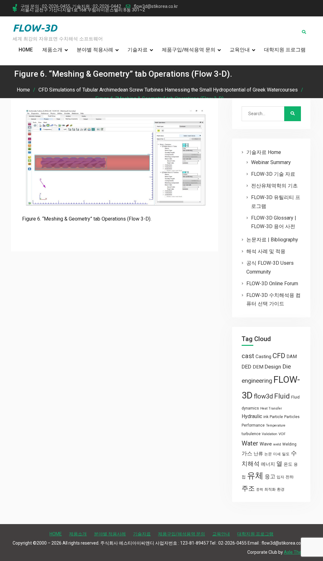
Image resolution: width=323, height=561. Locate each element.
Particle (276, 416)
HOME (26, 50)
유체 (255, 475)
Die (286, 366)
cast (248, 356)
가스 (247, 454)
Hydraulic (252, 416)
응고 (270, 476)
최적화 (270, 489)
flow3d (263, 396)
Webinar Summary (271, 162)
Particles (292, 417)
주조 (248, 488)
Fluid (282, 396)
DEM (258, 367)
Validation (269, 434)
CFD (279, 355)
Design (273, 366)
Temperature (275, 425)
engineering (257, 380)
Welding (289, 444)
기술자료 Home (263, 152)
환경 (281, 489)
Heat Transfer (271, 408)
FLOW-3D (35, 27)
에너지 (268, 464)
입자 (280, 477)
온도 (288, 464)
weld (277, 444)
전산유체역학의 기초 (274, 186)
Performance (253, 425)
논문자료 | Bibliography (272, 240)
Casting (263, 356)
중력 (259, 489)
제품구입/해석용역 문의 (188, 50)
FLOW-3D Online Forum (272, 283)
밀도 (286, 454)
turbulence (251, 434)
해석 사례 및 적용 (265, 251)
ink (265, 417)
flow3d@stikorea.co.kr (156, 6)
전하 (289, 477)
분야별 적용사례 (95, 50)
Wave (266, 444)
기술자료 (137, 50)
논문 (268, 454)
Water (250, 443)
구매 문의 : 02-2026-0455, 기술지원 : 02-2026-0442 (71, 6)
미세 (277, 454)
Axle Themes (297, 552)
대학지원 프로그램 (285, 50)
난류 (258, 454)
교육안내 (240, 50)
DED (246, 366)
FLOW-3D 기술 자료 (273, 174)
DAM (291, 356)
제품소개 (52, 50)
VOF (282, 434)
